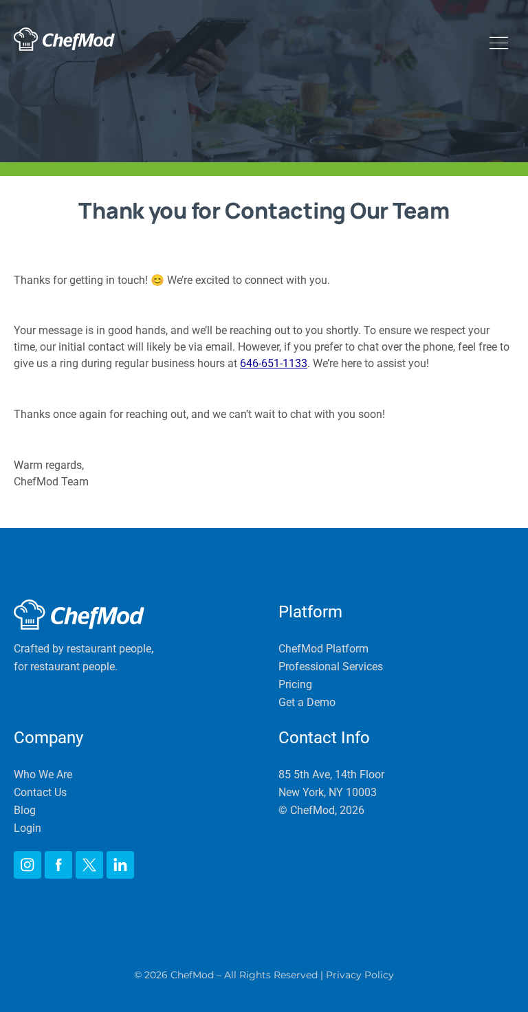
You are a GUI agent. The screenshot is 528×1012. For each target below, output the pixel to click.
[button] (500, 45)
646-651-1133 (273, 363)
